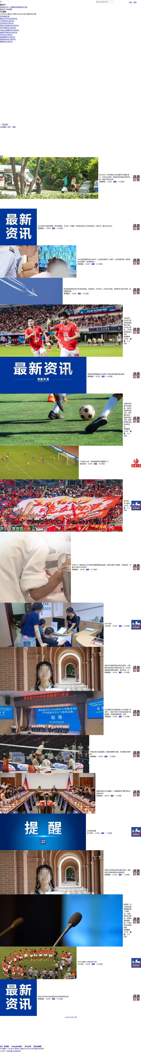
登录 (134, 2)
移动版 (6, 1046)
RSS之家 (28, 1046)
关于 (1, 1046)
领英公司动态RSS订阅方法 (9, 25)
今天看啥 (3, 127)
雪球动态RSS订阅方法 (8, 39)
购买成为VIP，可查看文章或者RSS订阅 (13, 7)
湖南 (14, 127)
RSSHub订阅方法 (6, 35)
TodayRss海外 (17, 1046)
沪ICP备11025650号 (14, 1051)
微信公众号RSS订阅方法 (8, 18)
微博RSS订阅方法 (6, 41)
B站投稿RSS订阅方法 (7, 37)
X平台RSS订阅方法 (7, 23)
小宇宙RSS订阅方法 (7, 21)
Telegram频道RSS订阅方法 (9, 30)
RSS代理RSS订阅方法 (8, 28)
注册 (130, 2)
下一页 (74, 1017)
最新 (1, 156)
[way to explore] (4, 3)
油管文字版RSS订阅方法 (8, 32)
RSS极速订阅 (4, 16)
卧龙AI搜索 (37, 1046)
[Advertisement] (57, 56)
